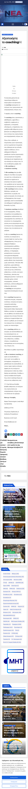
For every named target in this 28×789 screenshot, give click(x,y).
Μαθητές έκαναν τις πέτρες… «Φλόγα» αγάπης (11, 713)
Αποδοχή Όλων (14, 777)
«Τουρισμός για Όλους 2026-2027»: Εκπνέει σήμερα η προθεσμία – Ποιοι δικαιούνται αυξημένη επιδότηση (13, 749)
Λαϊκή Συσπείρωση (15, 609)
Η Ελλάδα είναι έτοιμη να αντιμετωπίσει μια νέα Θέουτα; (13, 531)
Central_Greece (8, 509)
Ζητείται (6, 606)
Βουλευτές (18, 579)
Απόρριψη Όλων (14, 786)
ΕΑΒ (5, 588)
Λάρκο (5, 609)
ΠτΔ (17, 630)
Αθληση (15, 573)
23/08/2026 (8, 702)
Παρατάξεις (6, 624)
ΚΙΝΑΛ (13, 606)
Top (14, 694)
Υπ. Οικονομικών (17, 639)
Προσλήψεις (18, 627)
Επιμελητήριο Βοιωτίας (10, 600)
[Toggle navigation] (13, 24)
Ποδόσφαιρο (7, 627)
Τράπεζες (6, 639)
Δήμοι (6, 585)
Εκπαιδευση (18, 594)
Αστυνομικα (7, 579)
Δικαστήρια (15, 585)
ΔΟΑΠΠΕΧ (19, 582)
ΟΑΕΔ (16, 618)
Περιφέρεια (16, 624)
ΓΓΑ (5, 582)
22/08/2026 (8, 735)
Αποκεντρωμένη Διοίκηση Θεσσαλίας (13, 576)
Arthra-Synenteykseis (7, 34)
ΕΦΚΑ (12, 588)
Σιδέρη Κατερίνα (8, 636)
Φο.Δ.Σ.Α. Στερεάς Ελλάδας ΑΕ (12, 642)
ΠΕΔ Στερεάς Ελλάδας (17, 621)
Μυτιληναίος (17, 612)
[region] (14, 773)
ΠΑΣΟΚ (6, 621)
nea (5, 47)
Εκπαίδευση (7, 594)
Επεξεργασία (14, 781)
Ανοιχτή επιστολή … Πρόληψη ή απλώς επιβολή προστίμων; (12, 513)
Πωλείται (6, 633)
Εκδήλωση (20, 588)
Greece (6, 742)
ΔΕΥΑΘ (11, 582)
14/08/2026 (8, 518)
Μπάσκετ (7, 612)
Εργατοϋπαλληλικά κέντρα (11, 603)
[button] (22, 24)
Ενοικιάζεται (7, 597)
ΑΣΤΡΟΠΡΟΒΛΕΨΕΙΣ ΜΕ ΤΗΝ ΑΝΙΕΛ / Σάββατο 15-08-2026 (12, 496)
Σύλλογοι (18, 636)
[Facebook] (5, 429)
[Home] (2, 24)
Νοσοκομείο (7, 618)
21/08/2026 (8, 751)
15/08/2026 (8, 501)
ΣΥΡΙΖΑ (15, 633)
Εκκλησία (6, 591)
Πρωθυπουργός (8, 630)
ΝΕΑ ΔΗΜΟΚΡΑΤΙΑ (9, 615)
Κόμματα (21, 606)
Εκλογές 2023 (16, 591)
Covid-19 (6, 573)
